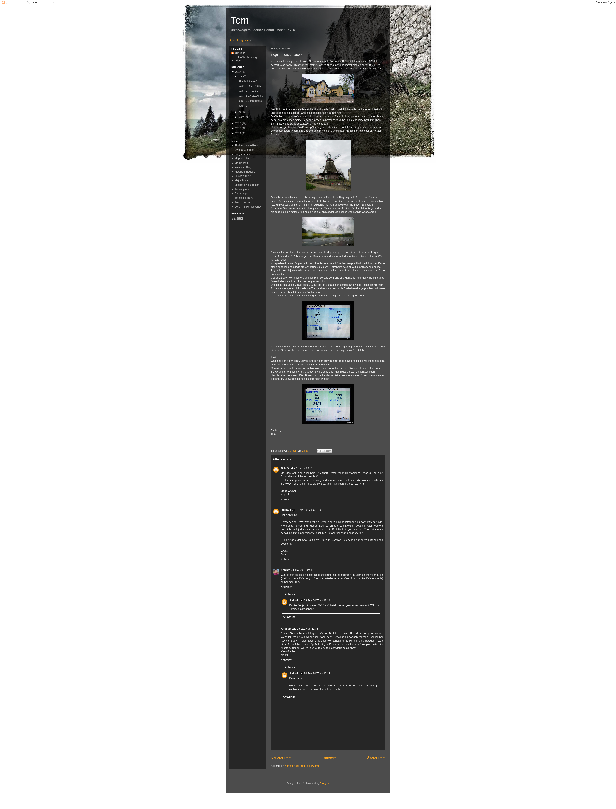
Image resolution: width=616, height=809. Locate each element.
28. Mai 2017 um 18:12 (317, 600)
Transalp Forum (244, 197)
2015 (238, 128)
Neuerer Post (281, 758)
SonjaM (285, 570)
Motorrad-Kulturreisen (247, 184)
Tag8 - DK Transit (248, 90)
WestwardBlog (243, 167)
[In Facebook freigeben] (327, 451)
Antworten (286, 499)
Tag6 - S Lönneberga (250, 100)
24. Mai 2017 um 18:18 (304, 570)
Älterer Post (376, 758)
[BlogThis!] (321, 451)
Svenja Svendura (244, 149)
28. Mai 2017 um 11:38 (305, 628)
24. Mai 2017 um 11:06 (308, 510)
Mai (240, 76)
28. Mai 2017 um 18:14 (317, 673)
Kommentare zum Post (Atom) (302, 765)
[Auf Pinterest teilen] (330, 451)
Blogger (324, 783)
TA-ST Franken (243, 202)
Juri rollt (286, 510)
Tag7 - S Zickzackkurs (250, 95)
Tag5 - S (242, 105)
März (241, 117)
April (241, 112)
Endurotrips (241, 193)
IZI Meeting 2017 (247, 80)
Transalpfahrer (243, 189)
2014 (238, 133)
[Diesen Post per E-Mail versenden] (318, 451)
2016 (238, 123)
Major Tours (241, 180)
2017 (238, 72)
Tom (240, 20)
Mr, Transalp (242, 163)
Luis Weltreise (243, 176)
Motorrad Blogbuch (245, 171)
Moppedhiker (242, 158)
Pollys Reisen (243, 154)
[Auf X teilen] (324, 451)
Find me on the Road (247, 145)
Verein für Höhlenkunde (248, 206)
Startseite (329, 758)
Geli (283, 468)
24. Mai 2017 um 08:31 (299, 468)
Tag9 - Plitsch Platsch (250, 85)
